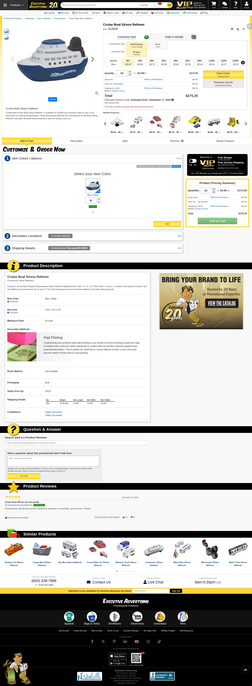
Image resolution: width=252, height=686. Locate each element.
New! (97, 13)
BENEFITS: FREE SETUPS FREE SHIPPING (200, 5)
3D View (65, 13)
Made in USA (113, 13)
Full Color (158, 13)
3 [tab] (126, 571)
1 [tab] (92, 212)
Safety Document (53, 412)
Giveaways (29, 18)
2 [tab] (121, 571)
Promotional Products (13, 18)
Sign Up (176, 591)
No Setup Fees (150, 631)
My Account (64, 631)
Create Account (80, 631)
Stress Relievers (44, 18)
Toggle (193, 161)
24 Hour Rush (82, 13)
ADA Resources (186, 631)
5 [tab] (134, 571)
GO (169, 5)
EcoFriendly (191, 13)
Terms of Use (112, 631)
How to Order (96, 631)
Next (243, 62)
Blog (206, 13)
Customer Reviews (131, 631)
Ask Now (24, 476)
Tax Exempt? (118, 84)
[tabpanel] (117, 124)
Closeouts (174, 13)
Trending (144, 13)
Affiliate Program (168, 631)
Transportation (60, 18)
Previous (104, 123)
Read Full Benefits (232, 168)
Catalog (51, 13)
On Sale (129, 13)
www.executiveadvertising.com (126, 681)
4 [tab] (130, 571)
